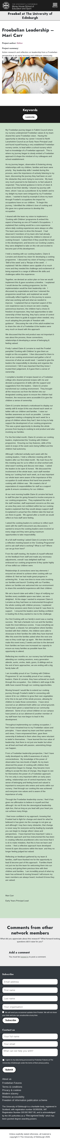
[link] (19, 5)
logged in (25, 957)
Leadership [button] (30, 117)
